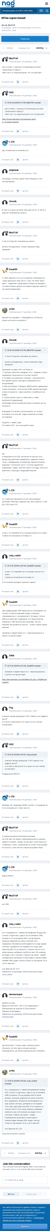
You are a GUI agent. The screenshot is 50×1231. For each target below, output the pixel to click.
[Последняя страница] (46, 48)
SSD (11, 92)
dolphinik (14, 170)
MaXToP (11, 25)
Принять (25, 1226)
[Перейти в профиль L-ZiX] (4, 143)
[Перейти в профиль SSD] (4, 94)
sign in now (15, 1169)
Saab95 (13, 269)
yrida (12, 309)
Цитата (25, 82)
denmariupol (15, 994)
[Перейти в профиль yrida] (4, 310)
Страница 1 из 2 (24, 48)
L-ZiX (12, 141)
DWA (11, 655)
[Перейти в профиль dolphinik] (4, 171)
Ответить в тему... (16, 1180)
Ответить (25, 39)
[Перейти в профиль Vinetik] (4, 203)
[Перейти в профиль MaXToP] (4, 60)
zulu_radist (15, 555)
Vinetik (13, 201)
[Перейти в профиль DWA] (4, 657)
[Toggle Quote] (6, 103)
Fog (11, 707)
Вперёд (39, 48)
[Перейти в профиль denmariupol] (4, 996)
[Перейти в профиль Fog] (4, 709)
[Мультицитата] (18, 82)
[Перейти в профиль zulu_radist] (4, 557)
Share (12, 1194)
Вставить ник (7, 82)
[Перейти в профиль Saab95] (4, 271)
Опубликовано (23, 61)
